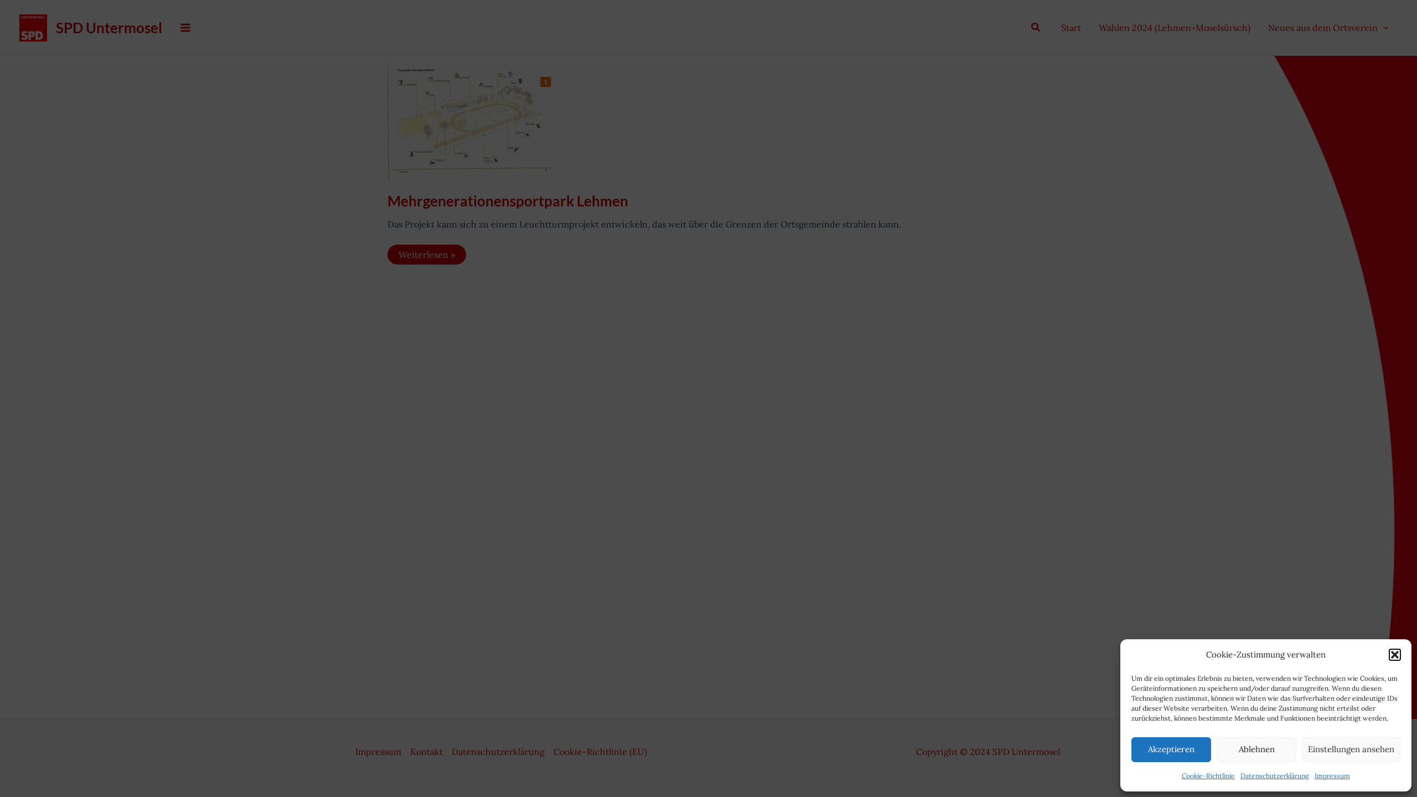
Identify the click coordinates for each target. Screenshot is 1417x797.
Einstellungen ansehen (1351, 749)
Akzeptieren (1171, 749)
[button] (1394, 654)
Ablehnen (1257, 749)
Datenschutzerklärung (1274, 776)
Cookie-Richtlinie (1208, 776)
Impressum (1332, 776)
